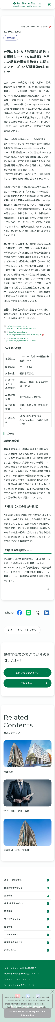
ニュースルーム (11, 934)
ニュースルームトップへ (23, 630)
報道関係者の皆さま (13, 942)
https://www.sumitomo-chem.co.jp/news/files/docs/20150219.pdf (23, 333)
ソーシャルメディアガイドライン (19, 985)
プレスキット (27, 683)
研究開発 (8, 911)
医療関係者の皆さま (13, 887)
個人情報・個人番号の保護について (20, 973)
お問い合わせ (10, 950)
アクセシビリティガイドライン (18, 979)
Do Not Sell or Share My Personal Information (27, 1013)
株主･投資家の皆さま (14, 903)
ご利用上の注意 (27, 967)
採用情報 (8, 895)
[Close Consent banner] (52, 991)
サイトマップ (10, 967)
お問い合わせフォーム (27, 672)
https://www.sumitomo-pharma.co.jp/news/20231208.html (21, 327)
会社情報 (8, 926)
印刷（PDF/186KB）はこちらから (34, 26)
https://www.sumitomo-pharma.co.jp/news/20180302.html (21, 339)
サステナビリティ (12, 918)
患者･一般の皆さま (13, 879)
